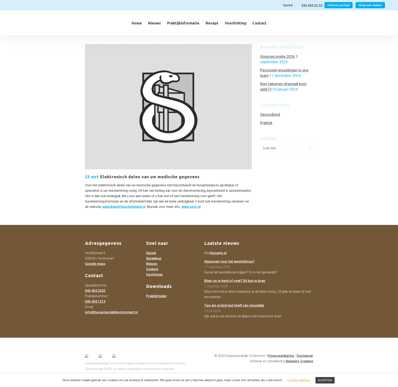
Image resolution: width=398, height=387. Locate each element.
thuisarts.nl (218, 253)
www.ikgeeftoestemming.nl (123, 207)
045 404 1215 (95, 301)
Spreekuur (154, 258)
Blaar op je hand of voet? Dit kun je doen (234, 281)
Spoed (151, 253)
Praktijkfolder (156, 296)
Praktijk (266, 123)
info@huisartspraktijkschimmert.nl (111, 312)
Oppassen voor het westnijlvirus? (229, 261)
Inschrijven (154, 275)
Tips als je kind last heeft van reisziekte (234, 305)
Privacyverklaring (281, 356)
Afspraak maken (370, 5)
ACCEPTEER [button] (325, 380)
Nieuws (151, 264)
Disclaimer (305, 356)
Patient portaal (338, 5)
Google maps (95, 264)
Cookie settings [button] (298, 380)
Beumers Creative (299, 361)
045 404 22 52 (312, 5)
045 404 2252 (95, 291)
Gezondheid (270, 114)
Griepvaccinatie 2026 (277, 56)
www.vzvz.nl (190, 207)
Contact (152, 269)
